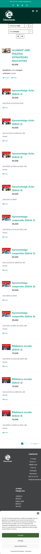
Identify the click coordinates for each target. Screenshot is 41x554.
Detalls (15, 77)
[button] (38, 513)
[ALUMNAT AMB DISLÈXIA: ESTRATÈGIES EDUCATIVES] (6, 50)
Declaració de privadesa (17, 551)
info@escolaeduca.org (25, 1)
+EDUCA (19, 496)
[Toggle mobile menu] (37, 11)
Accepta (20, 535)
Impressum (28, 551)
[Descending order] (31, 26)
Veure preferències (20, 546)
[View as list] (22, 36)
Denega (20, 541)
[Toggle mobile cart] (33, 11)
